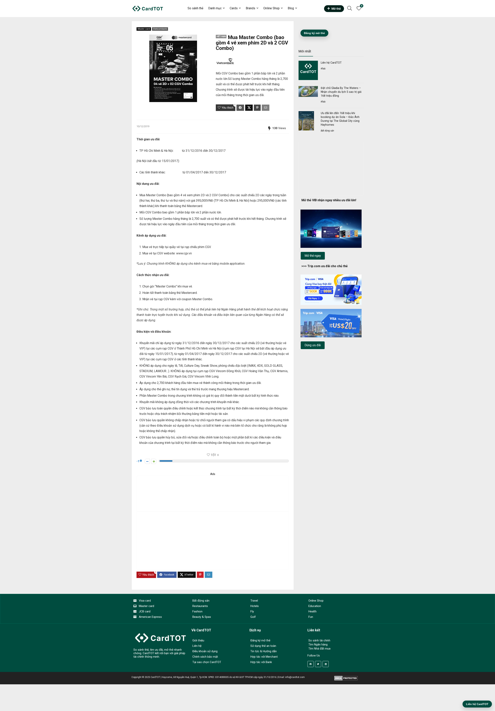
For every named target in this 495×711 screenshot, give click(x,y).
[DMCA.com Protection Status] (346, 677)
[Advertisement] (213, 493)
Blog (291, 8)
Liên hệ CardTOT (331, 62)
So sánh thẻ (195, 8)
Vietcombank (160, 29)
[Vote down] (147, 461)
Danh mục (215, 8)
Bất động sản (327, 130)
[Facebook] (310, 664)
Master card (144, 29)
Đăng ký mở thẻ (314, 33)
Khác (323, 68)
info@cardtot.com (295, 677)
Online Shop (271, 8)
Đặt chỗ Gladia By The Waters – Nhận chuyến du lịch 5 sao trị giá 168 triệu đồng (341, 91)
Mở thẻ (336, 8)
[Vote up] (153, 461)
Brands (250, 8)
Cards (234, 8)
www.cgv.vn (184, 253)
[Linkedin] (326, 664)
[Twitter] (318, 664)
